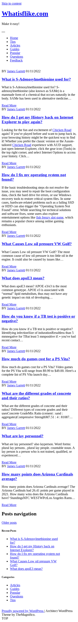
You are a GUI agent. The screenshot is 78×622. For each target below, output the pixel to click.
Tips (13, 41)
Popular (15, 53)
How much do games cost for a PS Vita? (36, 359)
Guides (14, 49)
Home (14, 38)
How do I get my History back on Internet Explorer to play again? (37, 119)
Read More (9, 105)
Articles (15, 45)
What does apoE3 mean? (23, 278)
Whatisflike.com (25, 13)
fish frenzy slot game (49, 217)
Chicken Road (61, 130)
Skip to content (11, 3)
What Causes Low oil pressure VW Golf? (37, 244)
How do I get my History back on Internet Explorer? (32, 548)
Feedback (16, 60)
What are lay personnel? (22, 436)
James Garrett (16, 71)
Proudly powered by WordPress (23, 611)
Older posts (9, 522)
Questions (16, 56)
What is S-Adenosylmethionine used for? (36, 79)
